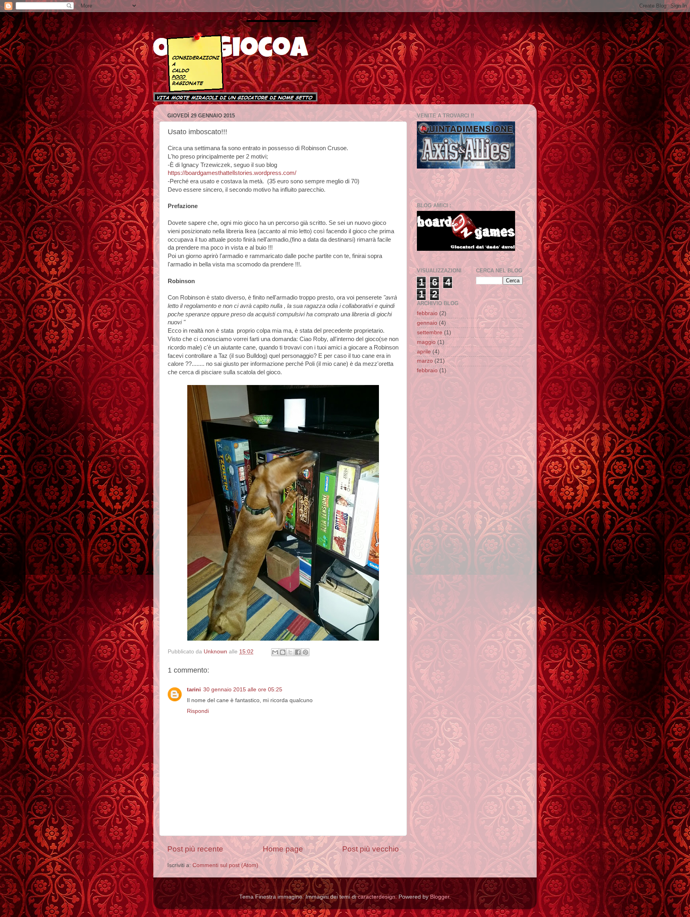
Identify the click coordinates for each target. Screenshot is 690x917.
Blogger (439, 897)
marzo (425, 361)
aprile (424, 352)
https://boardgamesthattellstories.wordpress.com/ (232, 173)
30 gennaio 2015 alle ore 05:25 (242, 690)
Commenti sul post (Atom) (225, 865)
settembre (429, 332)
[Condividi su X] (290, 652)
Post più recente (195, 849)
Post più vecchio (370, 849)
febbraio (427, 313)
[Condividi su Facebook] (298, 652)
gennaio (427, 323)
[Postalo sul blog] (283, 652)
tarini (194, 690)
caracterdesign (376, 897)
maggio (426, 342)
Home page (283, 849)
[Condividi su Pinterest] (305, 652)
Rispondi (198, 711)
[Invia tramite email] (275, 652)
